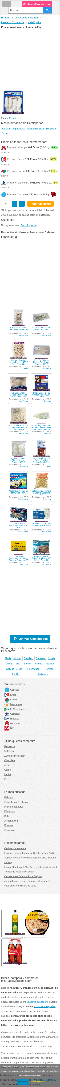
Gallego (47, 401)
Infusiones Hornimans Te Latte (20, 885)
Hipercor (14, 718)
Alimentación (11, 820)
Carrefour (47, 499)
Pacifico (16, 674)
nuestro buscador (37, 1002)
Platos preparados (13, 806)
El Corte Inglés (18, 709)
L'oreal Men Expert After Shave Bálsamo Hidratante (31, 867)
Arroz (7, 765)
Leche (7, 774)
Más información (37, 1082)
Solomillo (9, 751)
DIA (12, 728)
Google (5, 133)
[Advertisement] (30, 60)
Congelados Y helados (16, 802)
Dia (18, 663)
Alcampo (15, 723)
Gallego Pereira (14, 669)
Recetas (6, 128)
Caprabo (14, 689)
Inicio (7, 17)
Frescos (8, 825)
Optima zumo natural (15, 848)
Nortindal (24, 564)
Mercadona (16, 704)
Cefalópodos (34, 22)
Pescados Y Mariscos (12, 22)
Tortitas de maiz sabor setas (19, 871)
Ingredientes (18, 128)
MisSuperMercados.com (37, 3)
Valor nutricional (35, 128)
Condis (51, 658)
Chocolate (9, 760)
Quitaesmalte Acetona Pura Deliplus (23, 876)
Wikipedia (51, 128)
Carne (7, 770)
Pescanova (15, 118)
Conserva (9, 830)
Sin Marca (23, 336)
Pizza (7, 779)
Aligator (17, 658)
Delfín (25, 368)
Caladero (47, 434)
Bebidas (8, 797)
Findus (38, 663)
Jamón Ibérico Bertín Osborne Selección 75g (27, 881)
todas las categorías (44, 1006)
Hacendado (33, 669)
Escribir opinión (28, 225)
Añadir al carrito (40, 203)
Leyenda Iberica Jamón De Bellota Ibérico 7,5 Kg (29, 853)
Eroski (27, 663)
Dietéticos (9, 811)
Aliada (8, 658)
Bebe (7, 816)
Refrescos (9, 746)
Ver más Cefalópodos (33, 638)
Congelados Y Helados (27, 17)
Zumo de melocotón (14, 756)
